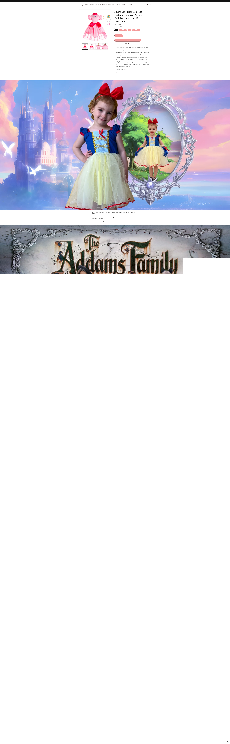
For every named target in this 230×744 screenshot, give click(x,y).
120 (125, 30)
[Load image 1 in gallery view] (85, 46)
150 (138, 30)
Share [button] (117, 72)
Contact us (129, 704)
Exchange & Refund (131, 706)
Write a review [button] (125, 651)
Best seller (81, 700)
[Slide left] (80, 46)
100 (116, 30)
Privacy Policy (106, 702)
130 (129, 30)
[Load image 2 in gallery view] (92, 46)
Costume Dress (82, 704)
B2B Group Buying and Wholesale (109, 704)
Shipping (120, 26)
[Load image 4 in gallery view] (105, 46)
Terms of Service (130, 708)
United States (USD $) (84, 739)
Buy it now (127, 43)
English (93, 739)
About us (104, 700)
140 (134, 30)
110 (120, 30)
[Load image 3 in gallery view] (98, 46)
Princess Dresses (82, 702)
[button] (145, 4)
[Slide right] (110, 46)
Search (128, 700)
